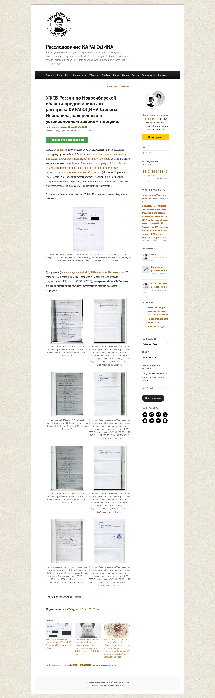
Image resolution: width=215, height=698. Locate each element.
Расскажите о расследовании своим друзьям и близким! (158, 311)
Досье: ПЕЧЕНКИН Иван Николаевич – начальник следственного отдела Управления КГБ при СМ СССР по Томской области (155, 212)
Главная (50, 75)
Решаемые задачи (157, 326)
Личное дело (79, 75)
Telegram (73, 609)
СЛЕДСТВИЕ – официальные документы (98, 665)
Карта (116, 75)
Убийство (94, 75)
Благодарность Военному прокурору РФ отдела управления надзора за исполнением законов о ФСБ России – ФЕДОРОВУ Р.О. (87, 646)
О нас (59, 75)
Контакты (162, 75)
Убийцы (106, 75)
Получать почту (153, 398)
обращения (61, 149)
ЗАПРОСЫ (74, 665)
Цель (67, 75)
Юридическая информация (103, 685)
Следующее (125, 86)
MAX (83, 609)
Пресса (135, 75)
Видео (125, 75)
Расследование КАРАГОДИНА (79, 46)
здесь (78, 596)
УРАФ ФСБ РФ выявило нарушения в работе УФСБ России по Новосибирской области (59, 643)
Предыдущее (111, 86)
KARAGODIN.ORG (122, 682)
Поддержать (148, 75)
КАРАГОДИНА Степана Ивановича (100, 272)
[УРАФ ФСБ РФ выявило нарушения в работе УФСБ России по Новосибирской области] (59, 630)
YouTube (94, 609)
